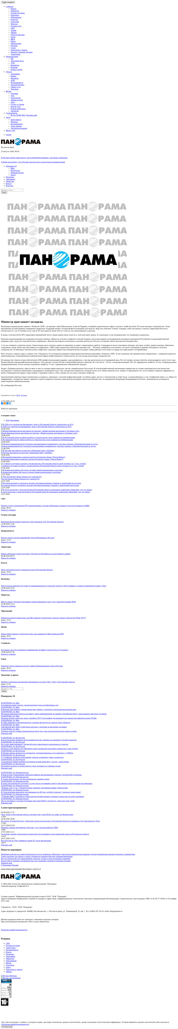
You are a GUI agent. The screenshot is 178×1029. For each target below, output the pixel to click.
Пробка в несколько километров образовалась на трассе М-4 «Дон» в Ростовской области (38, 682)
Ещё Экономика (12, 420)
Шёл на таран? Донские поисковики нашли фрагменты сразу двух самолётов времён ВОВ (38, 602)
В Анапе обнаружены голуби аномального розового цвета (25, 779)
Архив (8, 135)
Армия (13, 30)
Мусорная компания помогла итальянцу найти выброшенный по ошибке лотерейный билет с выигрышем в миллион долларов (53, 714)
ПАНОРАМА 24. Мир (10, 703)
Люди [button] (8, 117)
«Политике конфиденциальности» (15, 1024)
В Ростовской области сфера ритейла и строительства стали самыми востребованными (37, 440)
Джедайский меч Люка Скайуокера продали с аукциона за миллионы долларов (34, 727)
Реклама (14, 46)
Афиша (14, 33)
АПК (13, 80)
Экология (15, 111)
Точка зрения (16, 126)
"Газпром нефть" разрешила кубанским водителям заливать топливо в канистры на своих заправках (42, 796)
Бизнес (13, 76)
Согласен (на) (7, 1027)
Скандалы (15, 22)
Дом (12, 96)
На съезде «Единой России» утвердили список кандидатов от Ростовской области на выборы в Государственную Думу (50, 821)
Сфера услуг (16, 87)
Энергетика (15, 54)
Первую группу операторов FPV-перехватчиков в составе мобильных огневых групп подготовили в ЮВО (45, 506)
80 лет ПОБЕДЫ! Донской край (24, 115)
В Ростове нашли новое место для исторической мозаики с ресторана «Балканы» (34, 158)
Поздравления (16, 124)
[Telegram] (10, 403)
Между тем (10, 130)
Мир (12, 168)
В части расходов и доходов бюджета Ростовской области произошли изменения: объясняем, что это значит (45, 492)
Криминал (15, 65)
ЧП (12, 59)
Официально (16, 43)
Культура (14, 19)
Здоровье (14, 93)
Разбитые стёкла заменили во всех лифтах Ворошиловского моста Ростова (32, 666)
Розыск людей (16, 70)
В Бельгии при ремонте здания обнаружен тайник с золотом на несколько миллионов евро (38, 709)
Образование (16, 17)
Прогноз (14, 24)
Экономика (15, 74)
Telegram (24, 395)
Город (13, 37)
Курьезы (14, 67)
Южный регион (17, 173)
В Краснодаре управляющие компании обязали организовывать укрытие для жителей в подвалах (41, 775)
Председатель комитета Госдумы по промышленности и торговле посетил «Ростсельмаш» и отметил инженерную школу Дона (53, 586)
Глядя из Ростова (18, 35)
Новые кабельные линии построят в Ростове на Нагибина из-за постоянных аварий (35, 554)
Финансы (15, 78)
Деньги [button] (9, 72)
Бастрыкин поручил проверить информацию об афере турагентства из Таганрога (34, 650)
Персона (14, 122)
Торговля (14, 89)
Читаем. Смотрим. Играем (21, 52)
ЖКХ (13, 39)
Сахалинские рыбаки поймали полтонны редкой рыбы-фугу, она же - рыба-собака (35, 762)
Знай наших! (16, 120)
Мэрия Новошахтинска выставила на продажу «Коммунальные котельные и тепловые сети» (39, 433)
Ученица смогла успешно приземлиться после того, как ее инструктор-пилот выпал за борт (39, 731)
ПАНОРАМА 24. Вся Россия (13, 738)
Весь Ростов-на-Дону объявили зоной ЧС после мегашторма (26, 841)
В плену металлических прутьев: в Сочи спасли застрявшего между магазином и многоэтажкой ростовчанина (46, 783)
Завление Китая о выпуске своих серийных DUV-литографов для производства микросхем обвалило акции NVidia (49, 718)
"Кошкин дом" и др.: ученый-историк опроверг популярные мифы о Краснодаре (34, 788)
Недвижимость (17, 83)
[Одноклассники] (5, 403)
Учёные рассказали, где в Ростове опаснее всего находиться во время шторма (33, 162)
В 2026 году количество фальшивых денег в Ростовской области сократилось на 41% (36, 427)
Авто (13, 102)
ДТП (13, 63)
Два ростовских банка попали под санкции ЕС (20, 479)
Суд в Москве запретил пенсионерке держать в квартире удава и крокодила (32, 757)
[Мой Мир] (7, 403)
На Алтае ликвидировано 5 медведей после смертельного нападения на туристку (34, 744)
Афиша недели (17, 100)
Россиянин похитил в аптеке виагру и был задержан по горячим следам (31, 766)
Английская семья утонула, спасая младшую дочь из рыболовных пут (30, 705)
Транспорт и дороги (19, 50)
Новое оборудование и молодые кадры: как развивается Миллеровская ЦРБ (32, 634)
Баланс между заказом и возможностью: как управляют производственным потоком (36, 861)
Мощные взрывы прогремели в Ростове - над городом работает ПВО (29, 828)
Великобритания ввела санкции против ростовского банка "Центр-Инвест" (32, 459)
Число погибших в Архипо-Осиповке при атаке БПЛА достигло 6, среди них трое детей (37, 801)
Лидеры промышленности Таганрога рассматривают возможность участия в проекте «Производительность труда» (48, 446)
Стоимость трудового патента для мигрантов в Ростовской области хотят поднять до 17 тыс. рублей (42, 466)
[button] (11, 166)
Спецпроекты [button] (11, 113)
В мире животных (18, 109)
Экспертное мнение (19, 128)
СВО (13, 28)
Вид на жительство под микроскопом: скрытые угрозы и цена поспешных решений (35, 859)
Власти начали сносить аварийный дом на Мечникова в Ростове (27, 538)
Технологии (16, 98)
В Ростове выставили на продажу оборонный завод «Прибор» (27, 453)
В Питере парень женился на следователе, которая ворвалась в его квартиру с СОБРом (37, 753)
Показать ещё (6, 733)
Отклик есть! (16, 26)
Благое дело (15, 107)
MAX (18, 395)
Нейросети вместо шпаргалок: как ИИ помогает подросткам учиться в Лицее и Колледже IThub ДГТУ (43, 618)
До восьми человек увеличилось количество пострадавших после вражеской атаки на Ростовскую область (45, 834)
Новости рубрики (8, 510)
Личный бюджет (17, 85)
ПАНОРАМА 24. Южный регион (15, 773)
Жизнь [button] (8, 91)
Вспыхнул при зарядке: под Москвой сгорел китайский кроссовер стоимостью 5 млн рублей (39, 749)
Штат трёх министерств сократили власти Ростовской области (27, 570)
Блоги (13, 175)
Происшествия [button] (12, 56)
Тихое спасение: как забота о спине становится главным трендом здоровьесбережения (36, 856)
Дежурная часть (17, 61)
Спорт (13, 48)
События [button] (9, 6)
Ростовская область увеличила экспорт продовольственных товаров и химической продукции (40, 485)
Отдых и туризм (17, 104)
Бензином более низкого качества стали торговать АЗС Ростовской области (32, 522)
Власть (13, 9)
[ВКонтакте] (2, 403)
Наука (13, 41)
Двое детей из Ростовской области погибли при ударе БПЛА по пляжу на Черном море (37, 814)
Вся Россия (15, 170)
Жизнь (8, 963)
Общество (15, 11)
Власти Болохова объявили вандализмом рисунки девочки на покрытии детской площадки (39, 740)
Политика (15, 15)
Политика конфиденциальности (14, 930)
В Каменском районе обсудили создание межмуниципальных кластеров (31, 472)
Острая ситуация (18, 13)
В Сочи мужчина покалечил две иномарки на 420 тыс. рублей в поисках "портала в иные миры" (41, 792)
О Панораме (6, 865)
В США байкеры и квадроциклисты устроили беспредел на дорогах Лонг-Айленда (35, 722)
